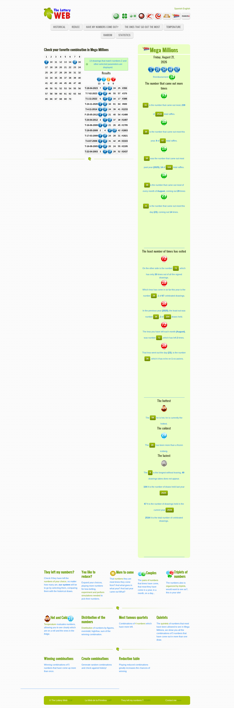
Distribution (87, 628)
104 (169, 167)
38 (147, 185)
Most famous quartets (133, 617)
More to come (125, 572)
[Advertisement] (164, 231)
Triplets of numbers (181, 574)
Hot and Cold (59, 617)
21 (146, 206)
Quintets (162, 617)
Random (107, 35)
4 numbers (140, 623)
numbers (119, 579)
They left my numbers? (59, 571)
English (186, 8)
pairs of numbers (150, 580)
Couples (151, 572)
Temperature (173, 27)
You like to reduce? (88, 574)
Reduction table (129, 658)
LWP (109, 700)
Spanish (178, 8)
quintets (164, 623)
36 (156, 317)
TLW (70, 700)
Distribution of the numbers (93, 619)
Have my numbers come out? (102, 27)
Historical (59, 27)
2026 (169, 510)
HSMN (147, 700)
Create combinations (95, 658)
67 (163, 140)
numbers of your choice (55, 581)
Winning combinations (58, 658)
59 (153, 417)
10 (147, 158)
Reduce (76, 27)
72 (176, 268)
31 (145, 105)
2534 (159, 114)
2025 (163, 493)
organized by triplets (175, 586)
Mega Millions (164, 49)
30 (146, 132)
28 (154, 296)
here (179, 700)
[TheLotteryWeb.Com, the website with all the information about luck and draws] (57, 13)
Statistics (124, 35)
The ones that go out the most (142, 27)
